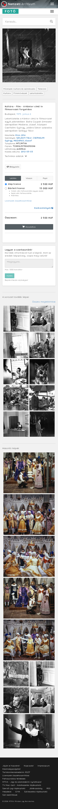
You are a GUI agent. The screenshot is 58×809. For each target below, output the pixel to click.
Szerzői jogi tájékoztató (13, 788)
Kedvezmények (42, 208)
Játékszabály (36, 788)
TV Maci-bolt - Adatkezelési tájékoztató (21, 785)
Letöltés (13, 178)
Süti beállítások (10, 795)
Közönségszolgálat (11, 769)
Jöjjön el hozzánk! (11, 765)
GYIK (17, 791)
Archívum (21, 4)
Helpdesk (7, 791)
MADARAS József (23, 140)
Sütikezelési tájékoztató (35, 791)
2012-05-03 (27, 151)
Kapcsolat (29, 765)
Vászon (29, 178)
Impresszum (44, 765)
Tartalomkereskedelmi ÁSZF (16, 772)
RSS (48, 788)
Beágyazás (14, 166)
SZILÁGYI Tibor (24, 138)
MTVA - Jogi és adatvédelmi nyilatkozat (22, 782)
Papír (45, 178)
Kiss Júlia (20, 135)
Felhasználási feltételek (14, 778)
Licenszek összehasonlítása (18, 200)
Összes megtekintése (44, 301)
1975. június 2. (24, 114)
